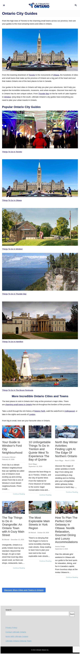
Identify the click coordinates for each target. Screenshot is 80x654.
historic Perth (39, 411)
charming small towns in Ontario (18, 405)
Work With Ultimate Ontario (17, 636)
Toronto (32, 75)
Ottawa (56, 75)
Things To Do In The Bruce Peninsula (17, 390)
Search (8, 610)
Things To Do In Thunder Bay (14, 294)
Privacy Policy (11, 628)
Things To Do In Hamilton (12, 342)
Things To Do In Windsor (12, 249)
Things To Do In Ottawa (12, 200)
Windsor (7, 97)
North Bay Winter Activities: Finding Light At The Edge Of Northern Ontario (66, 449)
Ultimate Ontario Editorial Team (18, 641)
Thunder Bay (43, 94)
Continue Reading (19, 494)
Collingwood (69, 411)
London (32, 414)
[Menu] (4, 5)
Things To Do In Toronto (12, 152)
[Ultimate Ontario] (39, 5)
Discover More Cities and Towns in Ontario (24, 590)
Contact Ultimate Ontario (16, 632)
